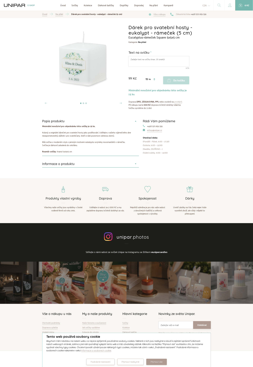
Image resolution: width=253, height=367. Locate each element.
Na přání (153, 5)
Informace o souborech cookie (96, 350)
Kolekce (88, 5)
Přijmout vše (156, 362)
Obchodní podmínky (51, 323)
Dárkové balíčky (106, 5)
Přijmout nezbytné (130, 362)
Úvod (63, 5)
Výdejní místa (48, 332)
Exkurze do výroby (90, 332)
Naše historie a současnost (94, 323)
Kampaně (168, 5)
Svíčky (75, 5)
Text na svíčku (139, 52)
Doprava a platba (50, 327)
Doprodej (139, 5)
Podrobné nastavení (100, 362)
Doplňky (124, 5)
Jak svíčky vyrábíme (91, 327)
